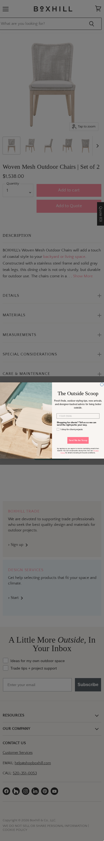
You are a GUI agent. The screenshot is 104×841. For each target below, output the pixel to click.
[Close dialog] (101, 384)
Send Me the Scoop (78, 440)
